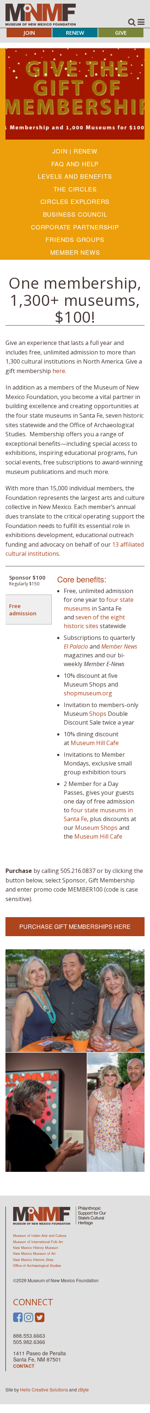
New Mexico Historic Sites (33, 1259)
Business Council (75, 214)
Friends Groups (75, 239)
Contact (23, 1366)
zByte (83, 1389)
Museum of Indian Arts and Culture (39, 1235)
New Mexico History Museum (35, 1247)
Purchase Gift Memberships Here (75, 926)
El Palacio (76, 646)
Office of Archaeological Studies (37, 1265)
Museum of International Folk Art (38, 1241)
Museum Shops (96, 828)
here (58, 371)
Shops (97, 714)
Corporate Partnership (75, 227)
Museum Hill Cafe (95, 743)
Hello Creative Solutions (44, 1389)
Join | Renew (75, 151)
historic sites (81, 626)
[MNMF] (40, 14)
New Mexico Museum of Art (34, 1253)
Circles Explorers (75, 201)
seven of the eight (100, 617)
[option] (75, 94)
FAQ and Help (75, 163)
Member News (75, 252)
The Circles (75, 189)
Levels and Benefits (75, 176)
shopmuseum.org (88, 693)
